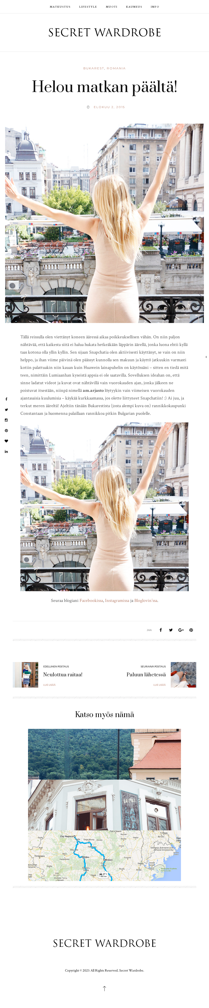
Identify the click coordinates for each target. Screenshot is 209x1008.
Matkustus (60, 6)
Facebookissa (91, 600)
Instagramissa (117, 600)
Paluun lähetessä (146, 675)
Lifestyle (88, 6)
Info (155, 6)
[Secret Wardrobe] (105, 32)
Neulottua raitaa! (62, 675)
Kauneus (134, 6)
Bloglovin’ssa (145, 600)
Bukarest (93, 68)
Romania (116, 68)
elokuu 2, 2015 (109, 107)
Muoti (111, 6)
